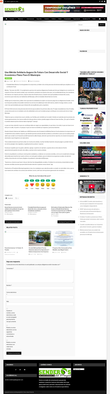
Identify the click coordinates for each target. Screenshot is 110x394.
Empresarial (67, 19)
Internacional (30, 19)
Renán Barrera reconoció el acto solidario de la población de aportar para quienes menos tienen (14, 209)
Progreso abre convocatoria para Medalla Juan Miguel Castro (62, 249)
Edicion (40, 254)
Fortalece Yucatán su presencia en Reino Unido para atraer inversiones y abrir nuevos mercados (92, 219)
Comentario (10, 268)
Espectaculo (76, 19)
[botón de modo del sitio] (100, 19)
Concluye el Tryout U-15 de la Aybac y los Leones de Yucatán (67, 222)
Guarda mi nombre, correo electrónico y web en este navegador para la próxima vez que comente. (11, 316)
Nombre (9, 285)
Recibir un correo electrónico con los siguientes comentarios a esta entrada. (11, 332)
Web (7, 301)
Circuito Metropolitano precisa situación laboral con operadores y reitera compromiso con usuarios (39, 249)
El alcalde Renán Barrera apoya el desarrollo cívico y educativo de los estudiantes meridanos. (37, 209)
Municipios (8, 78)
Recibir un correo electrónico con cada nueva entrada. (11, 346)
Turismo (46, 19)
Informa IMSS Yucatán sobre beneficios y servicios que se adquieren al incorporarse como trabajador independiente (91, 204)
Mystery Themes (38, 392)
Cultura (54, 19)
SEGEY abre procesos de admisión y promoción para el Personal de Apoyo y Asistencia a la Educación (90, 211)
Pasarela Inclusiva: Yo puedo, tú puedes (14, 249)
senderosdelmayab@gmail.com (14, 379)
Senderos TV (86, 19)
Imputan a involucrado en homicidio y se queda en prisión (14, 222)
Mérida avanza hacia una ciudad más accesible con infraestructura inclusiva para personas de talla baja (91, 232)
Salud (59, 19)
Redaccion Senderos (21, 81)
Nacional (20, 19)
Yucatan (12, 19)
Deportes (39, 19)
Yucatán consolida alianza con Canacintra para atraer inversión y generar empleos (91, 226)
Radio (94, 19)
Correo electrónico (11, 293)
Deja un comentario (35, 81)
